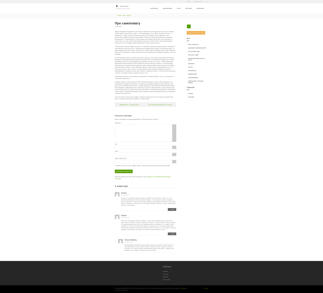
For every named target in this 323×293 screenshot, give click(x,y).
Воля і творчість (127, 15)
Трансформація (193, 77)
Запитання (200, 8)
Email (116, 151)
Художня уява (192, 74)
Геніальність (192, 70)
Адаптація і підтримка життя (197, 48)
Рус (206, 1)
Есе (188, 38)
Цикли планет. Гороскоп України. (195, 82)
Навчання (191, 63)
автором (183, 288)
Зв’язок (165, 277)
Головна (119, 15)
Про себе (189, 8)
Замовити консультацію (196, 33)
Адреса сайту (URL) (120, 158)
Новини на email (198, 1)
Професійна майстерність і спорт (196, 59)
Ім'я (116, 144)
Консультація (167, 8)
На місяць (191, 97)
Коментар (117, 123)
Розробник (206, 288)
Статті (179, 8)
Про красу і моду (193, 55)
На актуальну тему (194, 51)
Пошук (188, 1)
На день (190, 93)
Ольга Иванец (130, 239)
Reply (173, 209)
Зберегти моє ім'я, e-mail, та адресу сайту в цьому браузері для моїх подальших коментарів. (143, 165)
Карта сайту (166, 280)
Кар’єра (190, 67)
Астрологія (154, 8)
